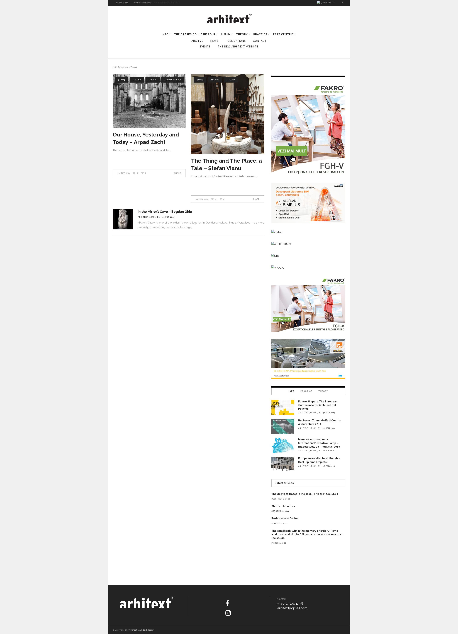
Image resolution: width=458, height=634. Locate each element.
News (214, 40)
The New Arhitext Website (238, 46)
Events (205, 46)
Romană (326, 3)
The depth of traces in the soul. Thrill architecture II (304, 494)
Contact (260, 40)
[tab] (291, 391)
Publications (236, 40)
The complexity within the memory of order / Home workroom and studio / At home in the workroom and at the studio (306, 534)
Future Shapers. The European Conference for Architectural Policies (317, 405)
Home (116, 67)
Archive (197, 40)
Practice (306, 391)
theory (152, 80)
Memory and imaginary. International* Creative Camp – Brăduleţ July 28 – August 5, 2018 (319, 443)
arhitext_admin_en (149, 217)
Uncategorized (173, 80)
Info (291, 391)
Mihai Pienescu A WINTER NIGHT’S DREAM (155, 3)
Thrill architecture (283, 506)
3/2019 (124, 67)
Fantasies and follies (284, 518)
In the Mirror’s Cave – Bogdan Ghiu (165, 211)
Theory (137, 80)
